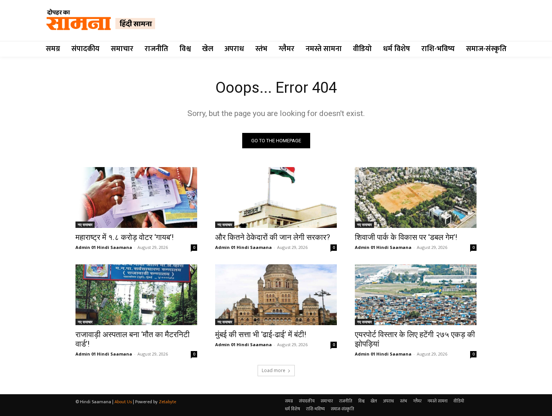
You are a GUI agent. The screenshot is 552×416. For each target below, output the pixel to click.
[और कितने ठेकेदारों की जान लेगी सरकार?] (276, 197)
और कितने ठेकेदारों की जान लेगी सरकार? (272, 237)
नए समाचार (85, 224)
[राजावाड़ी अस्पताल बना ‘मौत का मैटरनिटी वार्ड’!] (136, 294)
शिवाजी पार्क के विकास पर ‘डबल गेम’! (406, 237)
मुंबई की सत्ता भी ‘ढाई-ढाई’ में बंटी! (260, 334)
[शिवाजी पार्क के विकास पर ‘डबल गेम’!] (416, 197)
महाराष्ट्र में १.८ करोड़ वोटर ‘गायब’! (124, 237)
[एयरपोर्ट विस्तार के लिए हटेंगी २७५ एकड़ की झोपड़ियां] (416, 294)
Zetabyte (167, 401)
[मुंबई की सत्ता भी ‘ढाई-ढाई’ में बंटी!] (276, 294)
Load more (273, 370)
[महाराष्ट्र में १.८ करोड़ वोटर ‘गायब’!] (136, 197)
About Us (123, 401)
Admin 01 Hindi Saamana (103, 247)
